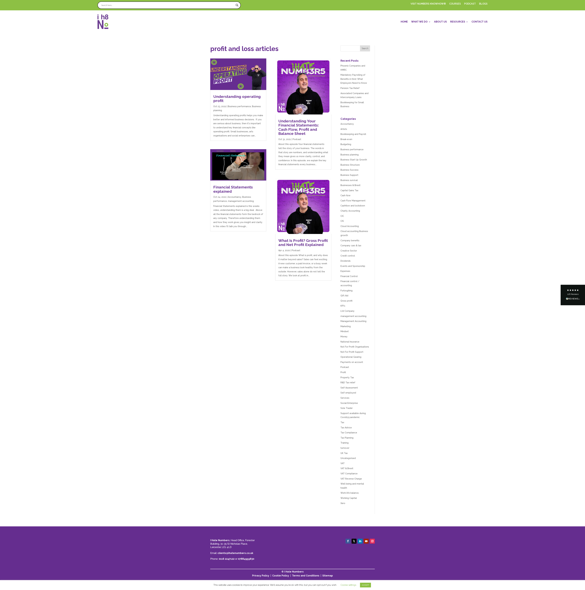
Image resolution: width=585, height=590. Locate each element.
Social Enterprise (349, 403)
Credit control (347, 256)
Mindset (344, 331)
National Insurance (349, 342)
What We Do (419, 21)
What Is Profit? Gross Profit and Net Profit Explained (303, 242)
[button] (573, 295)
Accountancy (234, 197)
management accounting (241, 201)
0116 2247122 (226, 558)
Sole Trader (346, 408)
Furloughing (346, 290)
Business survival (349, 180)
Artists (343, 129)
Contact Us (480, 21)
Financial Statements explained (233, 189)
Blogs (483, 4)
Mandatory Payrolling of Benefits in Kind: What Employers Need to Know (353, 79)
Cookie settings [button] (348, 585)
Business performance (239, 106)
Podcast (297, 139)
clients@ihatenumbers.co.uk (235, 553)
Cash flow (345, 195)
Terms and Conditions (305, 575)
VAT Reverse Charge (351, 479)
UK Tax (344, 453)
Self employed (348, 393)
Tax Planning (346, 438)
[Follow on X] (354, 541)
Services (344, 398)
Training (344, 443)
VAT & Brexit (346, 468)
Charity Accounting (350, 211)
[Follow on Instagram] (372, 541)
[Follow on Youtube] (366, 541)
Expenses (345, 271)
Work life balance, (349, 493)
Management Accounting (353, 321)
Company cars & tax (350, 245)
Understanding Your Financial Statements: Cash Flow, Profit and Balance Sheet (298, 127)
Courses (455, 4)
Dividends (345, 261)
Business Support (349, 175)
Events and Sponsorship (352, 266)
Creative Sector (348, 250)
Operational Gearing (350, 357)
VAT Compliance (349, 473)
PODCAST (470, 4)
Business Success (349, 170)
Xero (342, 503)
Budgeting (345, 144)
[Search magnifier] (237, 5)
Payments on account (351, 362)
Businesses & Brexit (350, 185)
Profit (343, 372)
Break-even (346, 139)
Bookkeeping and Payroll (353, 134)
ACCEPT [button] (365, 585)
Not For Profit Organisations (354, 347)
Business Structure (350, 165)
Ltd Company (347, 311)
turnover (344, 448)
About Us (440, 21)
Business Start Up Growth (353, 159)
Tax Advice (346, 427)
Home (404, 21)
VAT (342, 463)
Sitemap (327, 575)
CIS (342, 221)
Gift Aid (344, 295)
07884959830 (246, 558)
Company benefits (349, 240)
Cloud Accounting (349, 226)
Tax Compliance (348, 432)
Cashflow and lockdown (352, 205)
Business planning (349, 154)
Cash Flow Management (352, 200)
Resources (457, 21)
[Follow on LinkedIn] (360, 541)
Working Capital (348, 498)
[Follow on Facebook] (348, 541)
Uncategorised (348, 458)
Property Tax (347, 377)
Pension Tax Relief (350, 88)
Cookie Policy (280, 575)
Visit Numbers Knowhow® (428, 4)
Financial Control (349, 276)
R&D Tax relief (347, 382)
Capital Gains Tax (349, 190)
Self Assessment (349, 387)
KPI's (342, 306)
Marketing (345, 326)
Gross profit (346, 301)
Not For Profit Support (351, 352)
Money (343, 336)
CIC (342, 216)
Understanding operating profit (237, 98)
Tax (342, 422)
